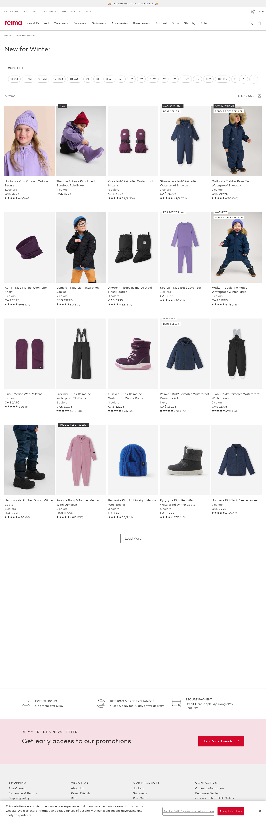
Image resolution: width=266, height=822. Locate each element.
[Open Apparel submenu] (168, 23)
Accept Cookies (230, 811)
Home (8, 35)
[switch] (14, 79)
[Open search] (251, 23)
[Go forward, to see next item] (253, 79)
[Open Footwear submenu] (88, 23)
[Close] (260, 811)
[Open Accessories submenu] (129, 23)
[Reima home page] (13, 23)
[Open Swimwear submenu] (107, 23)
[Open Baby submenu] (180, 23)
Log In (261, 11)
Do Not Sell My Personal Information (188, 811)
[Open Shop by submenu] (196, 23)
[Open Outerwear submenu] (69, 23)
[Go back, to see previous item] (243, 79)
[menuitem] (40, 788)
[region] (122, 79)
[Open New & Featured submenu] (50, 23)
